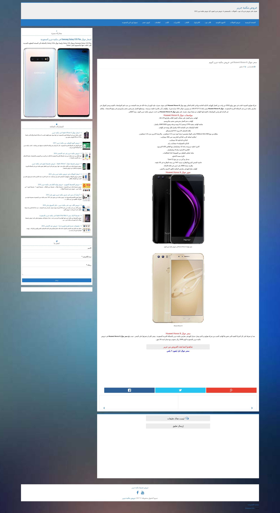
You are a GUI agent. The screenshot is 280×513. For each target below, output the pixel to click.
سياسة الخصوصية (253, 504)
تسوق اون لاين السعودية (130, 22)
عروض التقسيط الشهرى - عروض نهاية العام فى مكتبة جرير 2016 (59, 184)
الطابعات (157, 22)
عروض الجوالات (235, 22)
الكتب (167, 22)
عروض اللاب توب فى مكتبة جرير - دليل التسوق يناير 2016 (61, 205)
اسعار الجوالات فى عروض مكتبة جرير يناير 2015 (64, 174)
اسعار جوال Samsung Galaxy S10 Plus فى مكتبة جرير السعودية (66, 39)
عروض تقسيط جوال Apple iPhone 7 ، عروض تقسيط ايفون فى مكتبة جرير (56, 164)
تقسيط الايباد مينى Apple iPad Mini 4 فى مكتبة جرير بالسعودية (59, 215)
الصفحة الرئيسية (250, 22)
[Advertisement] (78, 11)
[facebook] (137, 492)
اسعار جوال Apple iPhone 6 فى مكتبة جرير (66, 133)
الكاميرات (177, 22)
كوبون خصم (146, 22)
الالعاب (187, 22)
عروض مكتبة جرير (247, 7)
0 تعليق (241, 67)
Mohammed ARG (250, 508)
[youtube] (142, 492)
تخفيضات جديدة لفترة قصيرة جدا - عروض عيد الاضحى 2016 (61, 226)
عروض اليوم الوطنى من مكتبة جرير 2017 (66, 143)
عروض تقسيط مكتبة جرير (140, 488)
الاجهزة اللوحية (220, 22)
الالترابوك (197, 22)
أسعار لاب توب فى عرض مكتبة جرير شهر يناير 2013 (63, 195)
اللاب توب (208, 22)
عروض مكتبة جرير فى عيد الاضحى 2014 (67, 153)
